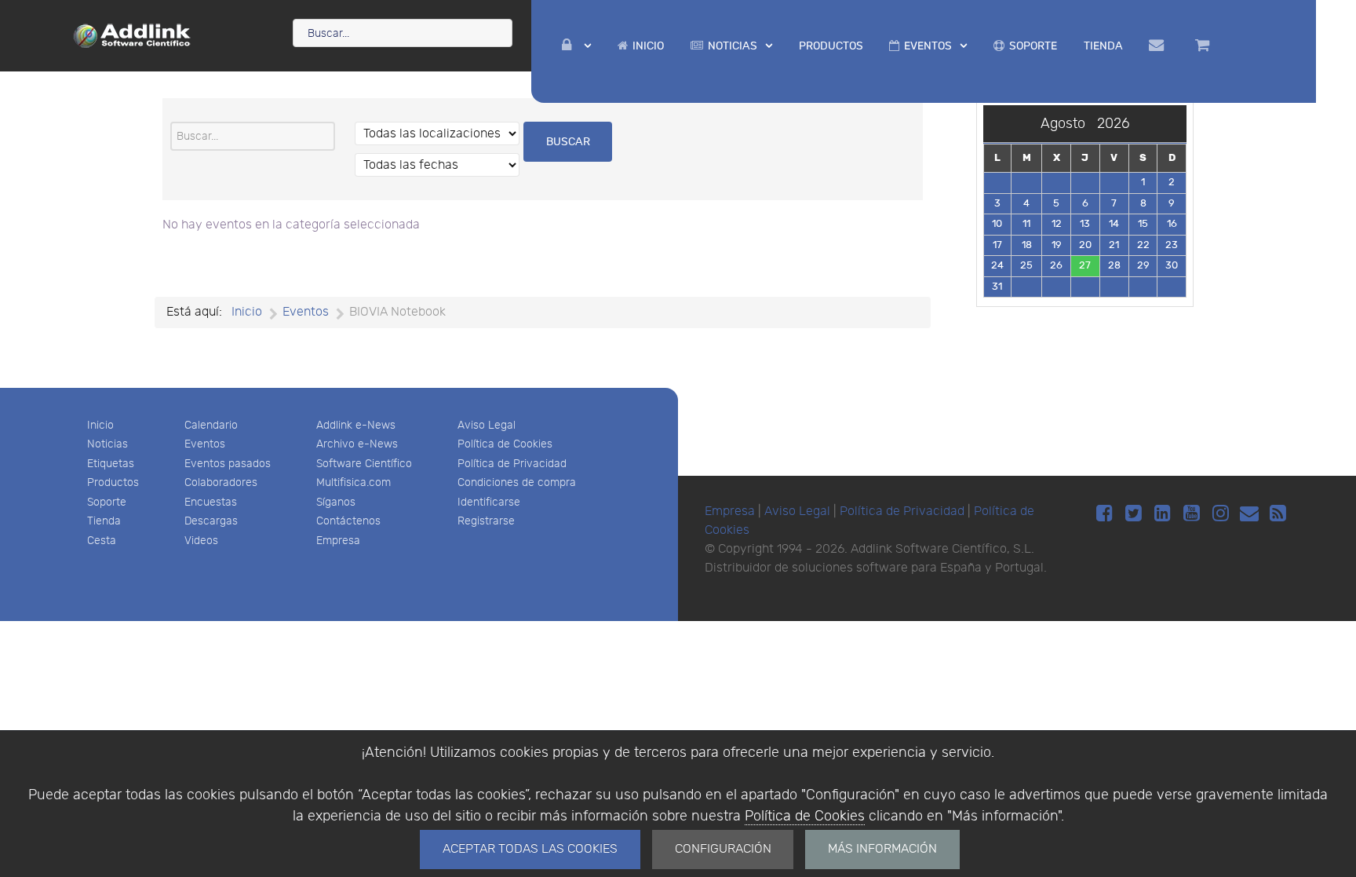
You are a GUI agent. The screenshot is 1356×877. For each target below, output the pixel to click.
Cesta (101, 540)
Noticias (107, 444)
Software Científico (364, 463)
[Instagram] (1223, 513)
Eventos (204, 444)
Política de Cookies (805, 816)
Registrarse (486, 521)
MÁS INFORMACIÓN (882, 849)
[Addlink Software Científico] (133, 34)
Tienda (104, 521)
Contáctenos (348, 521)
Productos (113, 482)
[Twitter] (1135, 513)
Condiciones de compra (516, 482)
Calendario (211, 425)
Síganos (335, 502)
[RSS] (1278, 513)
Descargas (211, 521)
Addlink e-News (356, 425)
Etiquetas (110, 463)
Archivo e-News (357, 444)
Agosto (1069, 123)
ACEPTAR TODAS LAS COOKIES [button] (530, 849)
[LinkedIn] (1164, 513)
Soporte (106, 502)
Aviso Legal (486, 425)
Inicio (100, 425)
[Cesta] (1204, 45)
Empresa (338, 540)
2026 (1113, 123)
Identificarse (488, 502)
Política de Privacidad (512, 463)
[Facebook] (1106, 513)
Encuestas (210, 502)
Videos (201, 540)
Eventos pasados (227, 463)
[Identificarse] (576, 45)
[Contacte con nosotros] (1158, 45)
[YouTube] (1193, 513)
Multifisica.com (353, 482)
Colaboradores (220, 482)
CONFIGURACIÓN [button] (723, 849)
